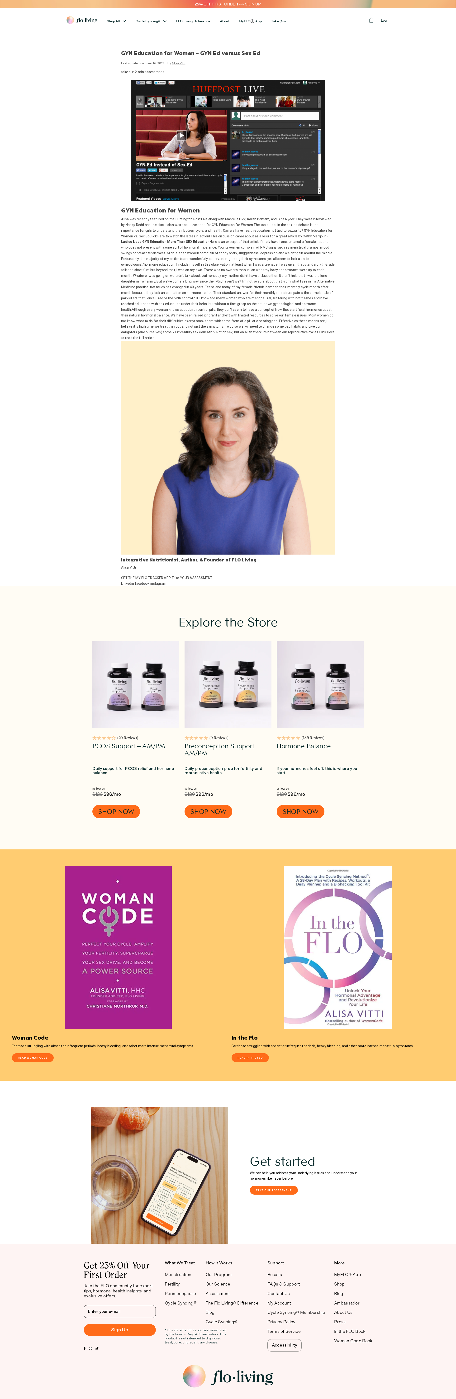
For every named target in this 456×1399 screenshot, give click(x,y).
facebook (142, 583)
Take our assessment (274, 1190)
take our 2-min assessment (142, 72)
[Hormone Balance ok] (320, 684)
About (224, 21)
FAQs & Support (283, 1284)
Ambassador (347, 1303)
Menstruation (178, 1274)
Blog (210, 1312)
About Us (343, 1312)
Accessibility (284, 1345)
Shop (339, 1284)
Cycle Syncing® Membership (296, 1312)
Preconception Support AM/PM (219, 749)
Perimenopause (180, 1293)
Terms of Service (284, 1331)
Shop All (113, 21)
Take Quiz (279, 21)
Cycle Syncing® (148, 21)
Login (385, 21)
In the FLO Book (349, 1331)
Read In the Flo (250, 1058)
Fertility (172, 1284)
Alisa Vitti (178, 63)
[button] (115, 738)
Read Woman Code (33, 1058)
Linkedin (127, 583)
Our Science (218, 1284)
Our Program (219, 1274)
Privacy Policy (281, 1321)
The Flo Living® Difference (232, 1303)
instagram (158, 583)
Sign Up (119, 1330)
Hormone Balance (304, 746)
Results (274, 1274)
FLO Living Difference (193, 21)
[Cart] (371, 20)
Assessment (218, 1293)
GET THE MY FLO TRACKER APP (146, 578)
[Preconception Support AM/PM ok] (228, 684)
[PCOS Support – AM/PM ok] (135, 684)
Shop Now (116, 811)
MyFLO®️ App (250, 21)
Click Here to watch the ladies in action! (180, 236)
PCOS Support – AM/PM (128, 746)
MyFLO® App (347, 1274)
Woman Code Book (353, 1340)
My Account (279, 1303)
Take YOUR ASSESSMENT (192, 578)
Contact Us (278, 1293)
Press (340, 1321)
